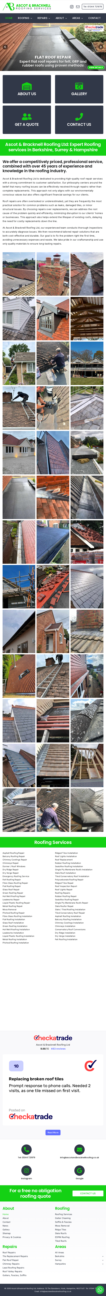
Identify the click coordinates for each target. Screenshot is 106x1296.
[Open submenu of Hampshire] (102, 1264)
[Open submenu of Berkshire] (102, 1256)
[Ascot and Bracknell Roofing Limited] (27, 3)
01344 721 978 (95, 1288)
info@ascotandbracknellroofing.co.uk (55, 1291)
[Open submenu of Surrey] (102, 1260)
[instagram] (71, 6)
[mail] (78, 6)
